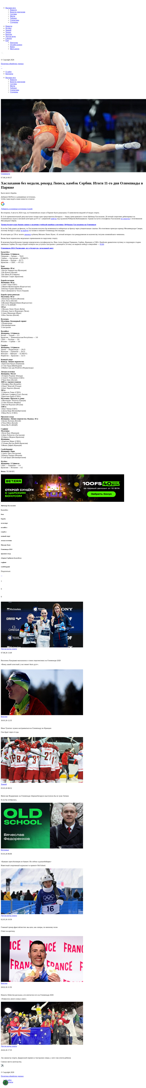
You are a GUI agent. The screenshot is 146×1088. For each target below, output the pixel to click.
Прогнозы (14, 43)
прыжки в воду (6, 554)
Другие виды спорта (9, 649)
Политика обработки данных (12, 64)
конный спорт (5, 536)
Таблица (13, 18)
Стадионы (14, 22)
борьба (3, 519)
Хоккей (8, 30)
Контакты (9, 74)
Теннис (8, 32)
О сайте (8, 72)
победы (54, 219)
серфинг (3, 562)
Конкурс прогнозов (17, 12)
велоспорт (4, 523)
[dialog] (5, 1082)
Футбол (8, 28)
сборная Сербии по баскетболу (11, 558)
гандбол (3, 532)
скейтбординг (5, 567)
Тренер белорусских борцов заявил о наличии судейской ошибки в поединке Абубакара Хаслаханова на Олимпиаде (48, 225)
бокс (2, 514)
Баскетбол (4, 510)
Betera (12, 47)
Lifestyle (8, 38)
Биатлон (8, 34)
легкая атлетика (6, 540)
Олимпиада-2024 (6, 549)
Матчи (12, 16)
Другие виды (10, 36)
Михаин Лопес (6, 545)
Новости (13, 10)
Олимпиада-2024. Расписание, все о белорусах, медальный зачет (27, 248)
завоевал (27, 234)
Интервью (5, 850)
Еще (7, 41)
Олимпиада (5, 174)
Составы (13, 14)
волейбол (4, 527)
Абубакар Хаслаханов (8, 505)
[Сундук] (62, 501)
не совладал (125, 219)
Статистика (14, 20)
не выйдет (25, 231)
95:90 (102, 244)
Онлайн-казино (16, 45)
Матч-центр (14, 49)
